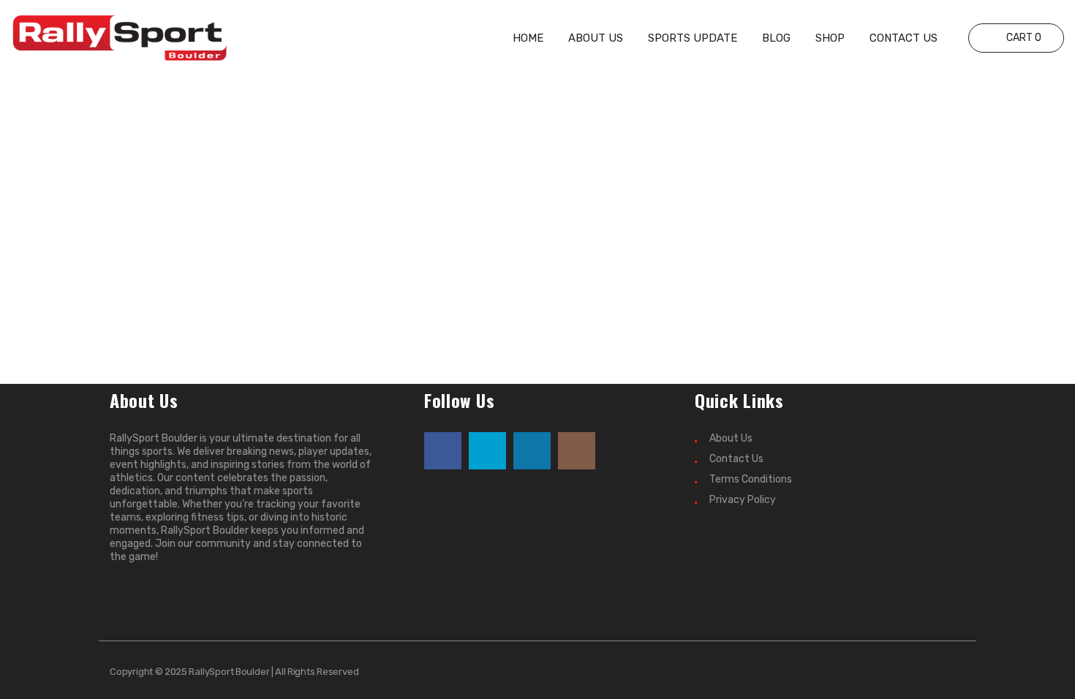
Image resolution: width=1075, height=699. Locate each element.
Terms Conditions (750, 479)
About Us (730, 438)
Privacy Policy (742, 500)
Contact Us (736, 459)
